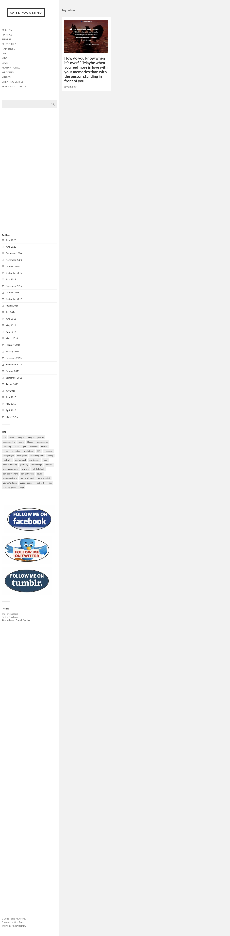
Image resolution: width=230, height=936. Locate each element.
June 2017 (11, 279)
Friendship (9, 44)
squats (39, 474)
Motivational (11, 67)
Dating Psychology (11, 617)
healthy (44, 446)
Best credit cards (14, 86)
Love (5, 63)
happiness (34, 446)
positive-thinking (10, 465)
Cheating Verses (12, 81)
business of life (9, 442)
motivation (7, 460)
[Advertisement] (29, 170)
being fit (21, 437)
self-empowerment (11, 469)
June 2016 (11, 318)
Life (4, 53)
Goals (17, 446)
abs (4, 437)
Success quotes (26, 483)
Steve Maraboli (44, 478)
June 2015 (11, 397)
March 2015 (12, 417)
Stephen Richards (27, 478)
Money (50, 455)
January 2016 (12, 351)
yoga (22, 487)
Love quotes (22, 455)
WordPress (19, 922)
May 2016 (11, 325)
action (11, 437)
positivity (24, 465)
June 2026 (11, 240)
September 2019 (14, 273)
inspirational (29, 451)
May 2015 (11, 403)
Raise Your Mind (26, 12)
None (45, 460)
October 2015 (13, 371)
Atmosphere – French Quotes (16, 620)
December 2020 (14, 253)
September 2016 (14, 299)
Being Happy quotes (36, 437)
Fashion (7, 30)
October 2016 (13, 292)
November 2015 (14, 364)
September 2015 (14, 377)
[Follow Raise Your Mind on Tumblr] (27, 593)
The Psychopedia (10, 613)
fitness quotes (42, 442)
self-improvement (10, 474)
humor (5, 451)
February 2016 (13, 345)
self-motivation (27, 474)
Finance (7, 34)
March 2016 (12, 338)
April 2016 (11, 332)
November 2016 (14, 286)
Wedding (8, 72)
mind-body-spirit (37, 455)
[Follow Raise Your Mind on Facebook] (29, 532)
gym (24, 446)
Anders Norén (18, 925)
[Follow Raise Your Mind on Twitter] (27, 563)
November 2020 (14, 260)
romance (49, 465)
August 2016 (12, 305)
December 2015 (14, 358)
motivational (20, 460)
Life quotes (48, 451)
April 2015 (11, 410)
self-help (25, 469)
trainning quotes (9, 487)
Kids (4, 58)
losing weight (8, 455)
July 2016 (10, 312)
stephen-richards (10, 478)
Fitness (6, 39)
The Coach (40, 483)
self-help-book (38, 469)
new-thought (34, 460)
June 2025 (11, 246)
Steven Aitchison (10, 483)
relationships (36, 465)
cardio (21, 442)
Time (50, 483)
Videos (6, 77)
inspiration (16, 451)
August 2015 (12, 384)
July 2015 (10, 390)
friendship (7, 446)
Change (30, 442)
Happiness (8, 48)
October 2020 (13, 266)
